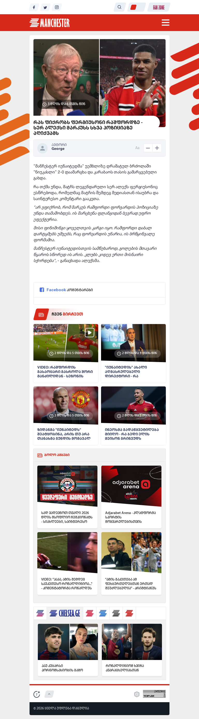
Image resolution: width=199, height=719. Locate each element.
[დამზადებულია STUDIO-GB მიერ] (136, 696)
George (58, 149)
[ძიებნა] (119, 7)
